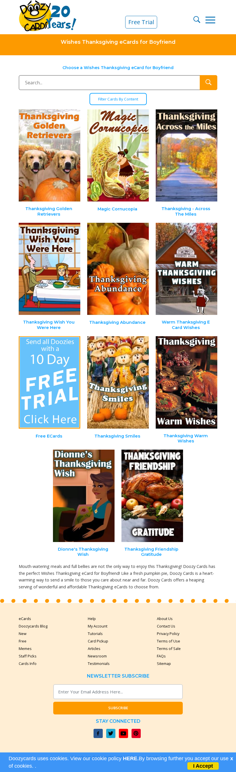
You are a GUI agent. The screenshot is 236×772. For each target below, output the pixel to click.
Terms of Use (168, 641)
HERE (130, 758)
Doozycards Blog (33, 626)
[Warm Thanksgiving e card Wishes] (186, 269)
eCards (25, 618)
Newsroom (97, 656)
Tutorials (95, 633)
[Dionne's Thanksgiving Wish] (84, 496)
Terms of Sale (169, 648)
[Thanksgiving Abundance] (118, 269)
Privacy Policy (168, 633)
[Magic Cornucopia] (118, 155)
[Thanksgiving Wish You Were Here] (50, 269)
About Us (165, 618)
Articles (94, 648)
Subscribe (118, 707)
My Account (97, 626)
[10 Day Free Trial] (50, 382)
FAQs (161, 656)
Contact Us (166, 626)
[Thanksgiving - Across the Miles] (186, 155)
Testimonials (99, 663)
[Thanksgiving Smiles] (118, 382)
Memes (25, 648)
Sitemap (164, 663)
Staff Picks (28, 656)
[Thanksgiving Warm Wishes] (186, 382)
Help (92, 618)
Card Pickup (98, 641)
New (22, 633)
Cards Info (28, 663)
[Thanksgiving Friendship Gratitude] (152, 496)
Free (22, 641)
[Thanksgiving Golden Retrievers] (50, 155)
